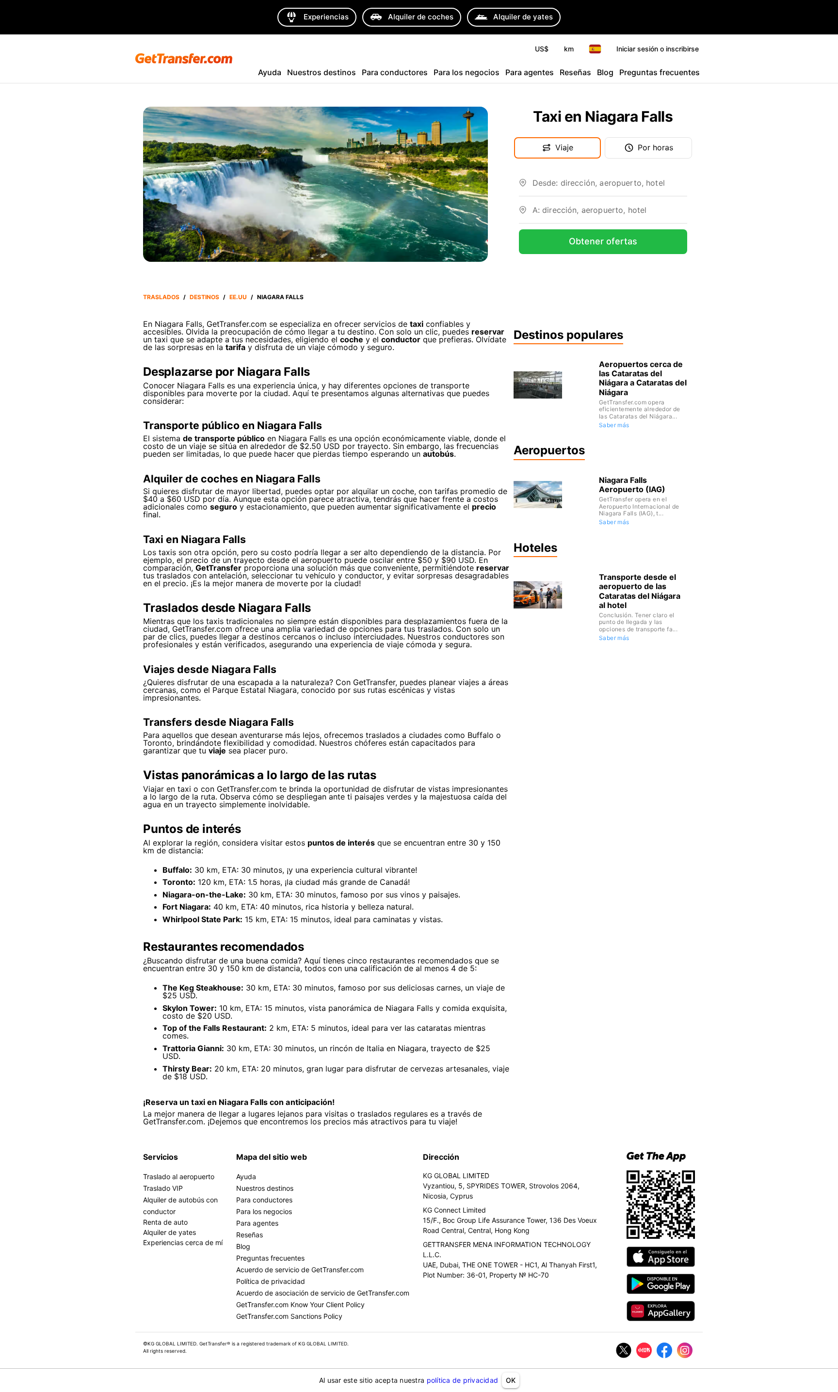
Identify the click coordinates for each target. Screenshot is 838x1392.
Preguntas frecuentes (659, 72)
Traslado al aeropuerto (178, 1176)
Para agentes (529, 72)
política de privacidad (463, 1380)
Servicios (160, 1157)
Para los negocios (467, 72)
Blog (605, 72)
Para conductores (395, 72)
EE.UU (238, 297)
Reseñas (575, 72)
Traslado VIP (163, 1188)
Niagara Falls (280, 297)
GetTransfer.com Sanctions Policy (289, 1316)
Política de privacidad (270, 1281)
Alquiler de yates (169, 1232)
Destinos (204, 297)
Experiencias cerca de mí (183, 1242)
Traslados (161, 297)
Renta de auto (165, 1222)
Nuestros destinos (321, 72)
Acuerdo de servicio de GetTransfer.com (300, 1269)
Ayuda (269, 72)
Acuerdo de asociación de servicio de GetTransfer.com (322, 1293)
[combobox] (609, 186)
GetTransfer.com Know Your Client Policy (300, 1304)
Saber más (614, 425)
